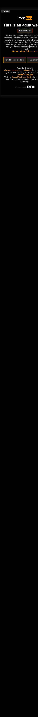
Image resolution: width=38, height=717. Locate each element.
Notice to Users (25, 31)
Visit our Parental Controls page (18, 70)
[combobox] (5, 11)
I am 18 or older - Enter (14, 60)
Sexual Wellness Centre (22, 77)
